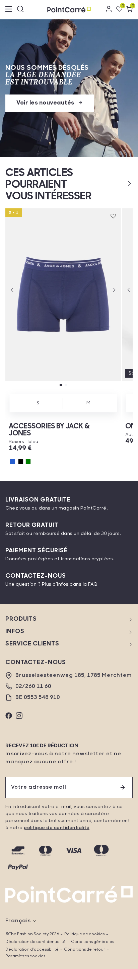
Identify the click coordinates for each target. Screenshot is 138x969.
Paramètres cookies (25, 956)
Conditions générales (92, 942)
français (18, 921)
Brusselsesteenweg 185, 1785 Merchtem (73, 675)
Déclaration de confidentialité (35, 942)
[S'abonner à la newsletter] (123, 787)
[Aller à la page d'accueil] (69, 9)
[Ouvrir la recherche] (20, 10)
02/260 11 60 (33, 686)
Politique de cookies (84, 934)
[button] (118, 183)
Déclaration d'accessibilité (32, 950)
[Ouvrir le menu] (8, 10)
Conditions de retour (84, 950)
